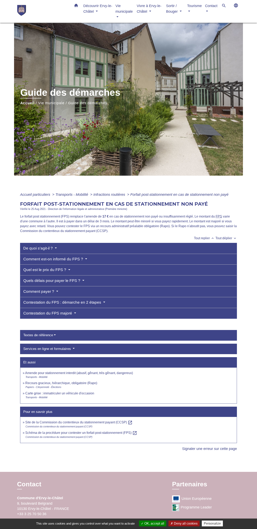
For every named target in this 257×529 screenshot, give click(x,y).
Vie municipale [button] (124, 8)
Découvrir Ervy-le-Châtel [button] (97, 8)
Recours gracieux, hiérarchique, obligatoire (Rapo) (61, 383)
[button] (76, 6)
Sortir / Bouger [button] (172, 8)
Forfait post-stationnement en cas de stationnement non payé (179, 195)
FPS (219, 216)
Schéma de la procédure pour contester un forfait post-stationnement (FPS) (81, 432)
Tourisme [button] (194, 6)
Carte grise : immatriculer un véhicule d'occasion (59, 393)
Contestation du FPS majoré (48, 313)
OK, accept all (154, 523)
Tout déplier (226, 238)
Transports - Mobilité (72, 195)
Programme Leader (196, 507)
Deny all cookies (185, 523)
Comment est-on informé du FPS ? (53, 259)
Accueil (27, 103)
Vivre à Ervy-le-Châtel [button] (149, 8)
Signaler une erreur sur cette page (209, 449)
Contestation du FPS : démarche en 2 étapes (62, 302)
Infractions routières (109, 195)
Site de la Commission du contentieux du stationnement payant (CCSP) (79, 422)
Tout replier (204, 238)
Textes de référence (38, 335)
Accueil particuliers (35, 195)
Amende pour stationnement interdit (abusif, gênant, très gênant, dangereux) (79, 373)
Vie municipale (51, 103)
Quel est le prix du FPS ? (45, 270)
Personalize (212, 523)
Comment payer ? (39, 291)
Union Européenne (197, 499)
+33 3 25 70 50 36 (31, 514)
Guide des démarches (87, 103)
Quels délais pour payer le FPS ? (52, 280)
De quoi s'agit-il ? (38, 248)
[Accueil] (42, 11)
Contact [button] (211, 6)
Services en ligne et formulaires (47, 349)
